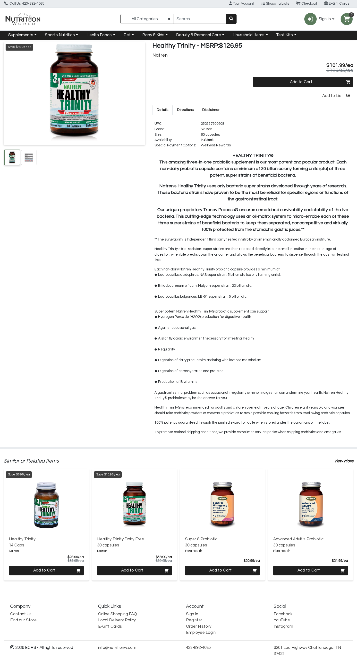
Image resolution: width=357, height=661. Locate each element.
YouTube (282, 620)
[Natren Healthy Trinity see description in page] (46, 500)
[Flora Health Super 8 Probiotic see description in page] (223, 500)
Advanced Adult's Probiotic (298, 542)
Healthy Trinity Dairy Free (120, 542)
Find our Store (23, 620)
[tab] (163, 110)
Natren (206, 129)
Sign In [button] (325, 19)
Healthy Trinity (22, 542)
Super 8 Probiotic (201, 542)
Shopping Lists (277, 3)
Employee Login (201, 632)
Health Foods (99, 35)
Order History (198, 626)
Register (194, 620)
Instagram (283, 626)
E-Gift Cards (338, 3)
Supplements (20, 35)
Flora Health (193, 551)
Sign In (192, 614)
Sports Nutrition (60, 35)
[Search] (231, 19)
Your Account (243, 3)
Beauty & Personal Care (198, 35)
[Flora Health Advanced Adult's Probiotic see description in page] (311, 500)
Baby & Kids (153, 35)
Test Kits (284, 35)
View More (343, 461)
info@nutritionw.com (117, 647)
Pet (127, 35)
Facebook (283, 614)
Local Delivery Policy (117, 620)
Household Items (248, 35)
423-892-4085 (198, 647)
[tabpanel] (253, 280)
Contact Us (21, 614)
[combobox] (199, 19)
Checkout (309, 3)
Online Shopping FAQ (117, 614)
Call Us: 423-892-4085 (26, 3)
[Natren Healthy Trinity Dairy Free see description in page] (134, 500)
